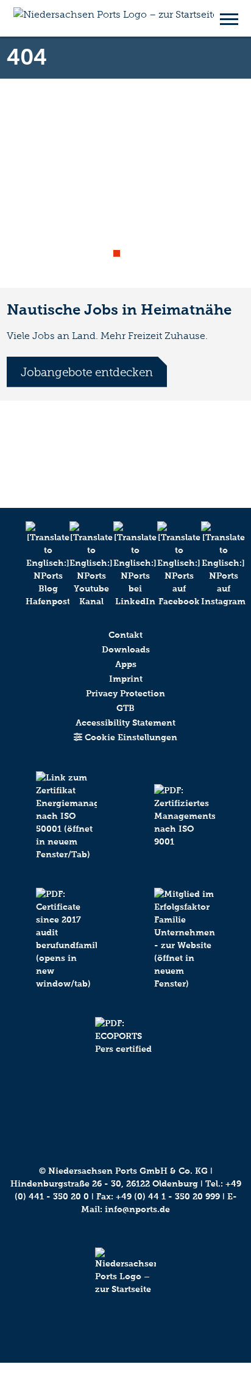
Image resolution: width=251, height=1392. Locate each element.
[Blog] (38, 564)
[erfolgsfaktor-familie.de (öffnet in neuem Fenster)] (184, 952)
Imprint (126, 679)
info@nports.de (137, 1209)
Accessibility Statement (125, 723)
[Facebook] (169, 564)
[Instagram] (213, 564)
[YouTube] (81, 564)
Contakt (125, 635)
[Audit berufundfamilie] (66, 952)
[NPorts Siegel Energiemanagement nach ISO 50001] (66, 829)
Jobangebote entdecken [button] (87, 372)
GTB (125, 708)
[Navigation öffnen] (229, 18)
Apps (125, 664)
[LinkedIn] (125, 564)
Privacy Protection (125, 693)
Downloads (126, 649)
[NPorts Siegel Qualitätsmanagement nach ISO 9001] (184, 829)
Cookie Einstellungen (129, 737)
